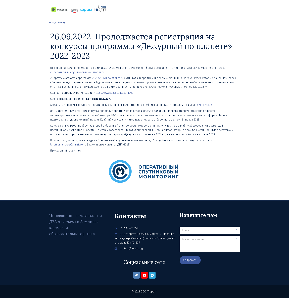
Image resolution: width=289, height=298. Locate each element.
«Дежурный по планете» (108, 78)
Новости (150, 9)
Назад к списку (57, 22)
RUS (228, 9)
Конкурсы (186, 9)
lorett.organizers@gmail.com (67, 144)
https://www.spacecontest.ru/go (113, 92)
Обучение (132, 9)
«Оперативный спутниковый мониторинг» (77, 72)
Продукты (114, 9)
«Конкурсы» (204, 104)
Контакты (167, 9)
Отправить (190, 260)
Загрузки (204, 9)
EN (236, 9)
